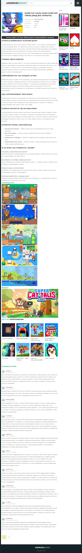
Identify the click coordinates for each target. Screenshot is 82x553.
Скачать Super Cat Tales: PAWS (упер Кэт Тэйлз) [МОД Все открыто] (30, 37)
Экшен (36, 23)
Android (16, 3)
